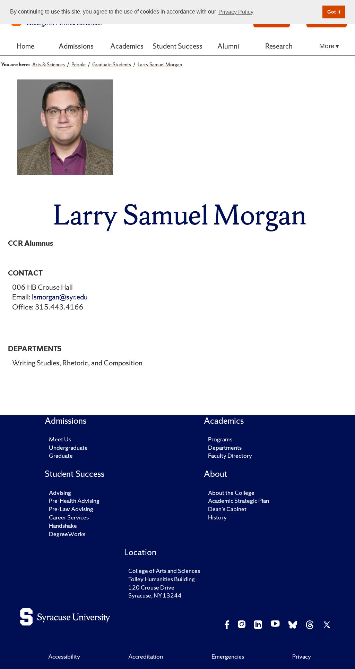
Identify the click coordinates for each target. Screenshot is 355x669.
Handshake (63, 526)
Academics (127, 46)
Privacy (301, 656)
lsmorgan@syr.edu (60, 297)
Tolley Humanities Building (161, 579)
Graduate (61, 455)
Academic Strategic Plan (238, 501)
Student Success (177, 46)
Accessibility (64, 656)
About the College (231, 493)
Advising (60, 493)
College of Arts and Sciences (164, 571)
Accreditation (145, 656)
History (217, 517)
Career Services (69, 517)
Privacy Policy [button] (235, 12)
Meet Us (60, 439)
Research (279, 46)
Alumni (228, 46)
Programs (220, 439)
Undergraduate (68, 447)
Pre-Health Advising (74, 501)
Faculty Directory (230, 455)
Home (25, 46)
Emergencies (227, 656)
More (327, 46)
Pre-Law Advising (71, 509)
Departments (225, 447)
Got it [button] (333, 12)
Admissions (76, 46)
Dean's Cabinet (227, 509)
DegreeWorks (67, 534)
